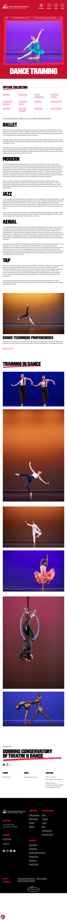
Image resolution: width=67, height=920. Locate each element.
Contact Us (6, 843)
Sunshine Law (33, 864)
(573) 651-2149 (7, 777)
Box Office (38, 101)
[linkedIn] (11, 851)
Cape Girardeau (34, 815)
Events (44, 823)
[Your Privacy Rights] (3, 917)
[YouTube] (14, 851)
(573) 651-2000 (7, 839)
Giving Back (38, 108)
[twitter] (11, 765)
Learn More (6, 348)
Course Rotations (56, 101)
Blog (43, 826)
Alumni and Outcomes (22, 109)
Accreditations (47, 830)
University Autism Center (26, 878)
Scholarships (23, 94)
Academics (6, 94)
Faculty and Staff (56, 108)
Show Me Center (47, 834)
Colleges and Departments (21, 17)
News (44, 815)
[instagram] (7, 765)
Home (6, 17)
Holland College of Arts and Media (45, 17)
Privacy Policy (33, 856)
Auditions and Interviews (7, 102)
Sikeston (32, 826)
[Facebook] (4, 851)
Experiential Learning (54, 95)
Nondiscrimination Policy (37, 852)
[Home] (16, 6)
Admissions (6, 108)
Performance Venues (23, 102)
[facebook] (4, 765)
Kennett (31, 823)
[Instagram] (7, 851)
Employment (33, 845)
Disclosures (32, 860)
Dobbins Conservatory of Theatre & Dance (27, 754)
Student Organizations (39, 95)
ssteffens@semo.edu (30, 777)
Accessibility (33, 849)
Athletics (45, 819)
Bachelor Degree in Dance (26, 881)
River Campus (33, 819)
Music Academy (41, 878)
